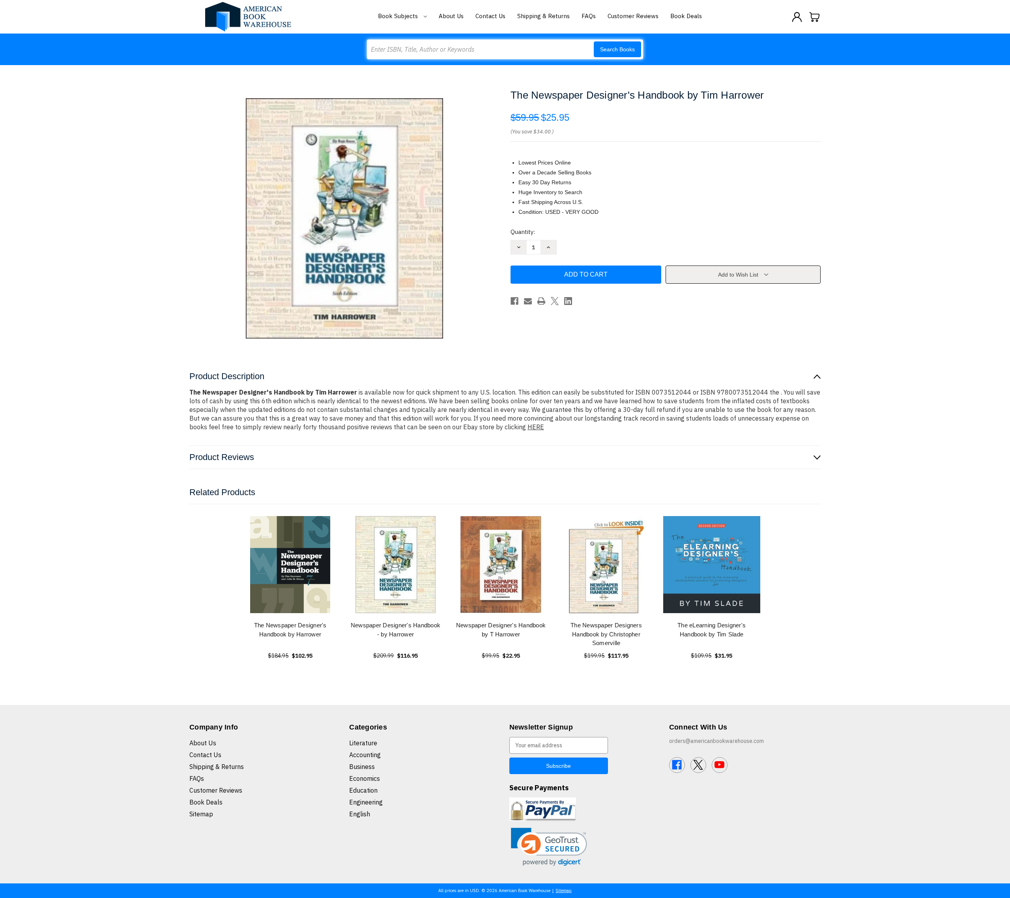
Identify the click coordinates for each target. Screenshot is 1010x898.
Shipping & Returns (543, 16)
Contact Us (490, 16)
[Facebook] (514, 301)
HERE (535, 427)
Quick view (290, 564)
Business (362, 767)
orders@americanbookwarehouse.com (716, 741)
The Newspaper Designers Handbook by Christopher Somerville (606, 634)
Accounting (365, 755)
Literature (363, 743)
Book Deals (686, 16)
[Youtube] (719, 765)
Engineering (366, 802)
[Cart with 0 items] (815, 17)
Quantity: (523, 232)
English (359, 814)
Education (363, 790)
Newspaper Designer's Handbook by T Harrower (501, 630)
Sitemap (201, 814)
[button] (549, 847)
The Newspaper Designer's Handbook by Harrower (290, 630)
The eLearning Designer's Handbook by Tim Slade (711, 630)
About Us (451, 16)
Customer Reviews (633, 16)
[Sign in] (797, 17)
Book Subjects (398, 16)
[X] (555, 301)
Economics (364, 778)
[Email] (528, 301)
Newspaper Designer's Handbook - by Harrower (395, 630)
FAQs (589, 16)
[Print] (541, 301)
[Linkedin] (568, 301)
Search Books (617, 49)
